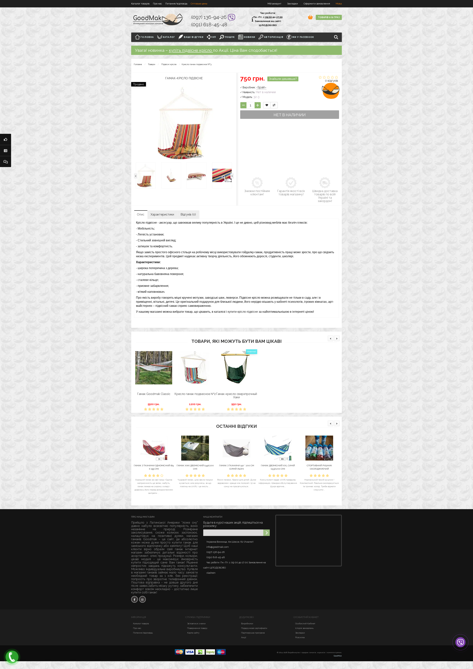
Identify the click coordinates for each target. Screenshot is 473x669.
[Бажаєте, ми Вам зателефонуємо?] (12, 657)
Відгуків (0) (188, 214)
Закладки (300, 632)
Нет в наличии (290, 115)
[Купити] (145, 389)
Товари (151, 64)
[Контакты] (5, 161)
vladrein (210, 572)
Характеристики (162, 214)
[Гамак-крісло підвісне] (146, 175)
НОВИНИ (249, 37)
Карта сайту (193, 632)
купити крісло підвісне (243, 311)
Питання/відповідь (176, 3)
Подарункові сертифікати (254, 628)
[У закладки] (266, 105)
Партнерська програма (253, 632)
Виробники (247, 623)
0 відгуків (331, 80)
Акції (243, 637)
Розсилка (300, 637)
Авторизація (273, 37)
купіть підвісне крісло (191, 50)
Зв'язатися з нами (196, 623)
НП (214, 37)
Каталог (168, 37)
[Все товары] (5, 150)
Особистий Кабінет (305, 623)
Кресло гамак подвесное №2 (195, 394)
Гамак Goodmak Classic (153, 394)
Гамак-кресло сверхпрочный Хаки (236, 395)
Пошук (229, 37)
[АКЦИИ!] (5, 139)
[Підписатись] (266, 532)
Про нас (157, 3)
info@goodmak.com (217, 547)
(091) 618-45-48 (209, 24)
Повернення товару (197, 628)
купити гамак (181, 542)
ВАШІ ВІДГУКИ (193, 37)
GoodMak (338, 656)
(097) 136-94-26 (209, 17)
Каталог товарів (140, 3)
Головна (147, 37)
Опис (140, 214)
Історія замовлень (304, 628)
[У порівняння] (274, 105)
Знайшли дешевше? (283, 79)
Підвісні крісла (168, 64)
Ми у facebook (302, 37)
